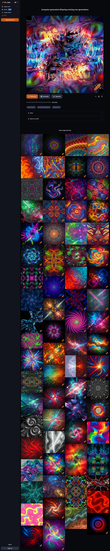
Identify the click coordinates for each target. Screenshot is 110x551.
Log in (10, 544)
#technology (31, 107)
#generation (56, 107)
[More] (95, 96)
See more (54, 102)
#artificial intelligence (44, 107)
